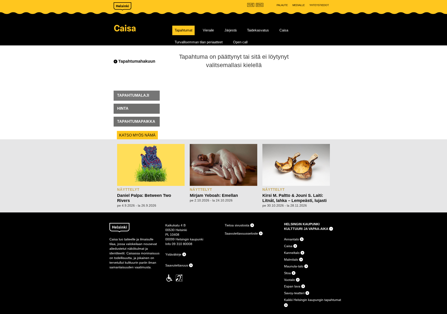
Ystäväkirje (173, 254)
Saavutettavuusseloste (241, 233)
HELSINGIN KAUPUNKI (302, 224)
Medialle (298, 5)
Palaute (282, 5)
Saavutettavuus (176, 265)
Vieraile (208, 30)
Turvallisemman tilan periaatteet (199, 42)
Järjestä (230, 30)
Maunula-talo (293, 266)
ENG (260, 5)
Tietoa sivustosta (237, 225)
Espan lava (292, 286)
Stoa (287, 273)
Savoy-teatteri (294, 293)
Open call (240, 42)
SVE (251, 5)
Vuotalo (289, 280)
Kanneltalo (292, 253)
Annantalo (291, 239)
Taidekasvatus (258, 30)
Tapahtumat (183, 30)
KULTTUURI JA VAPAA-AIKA (306, 229)
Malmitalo (291, 259)
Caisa (141, 28)
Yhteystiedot (319, 5)
